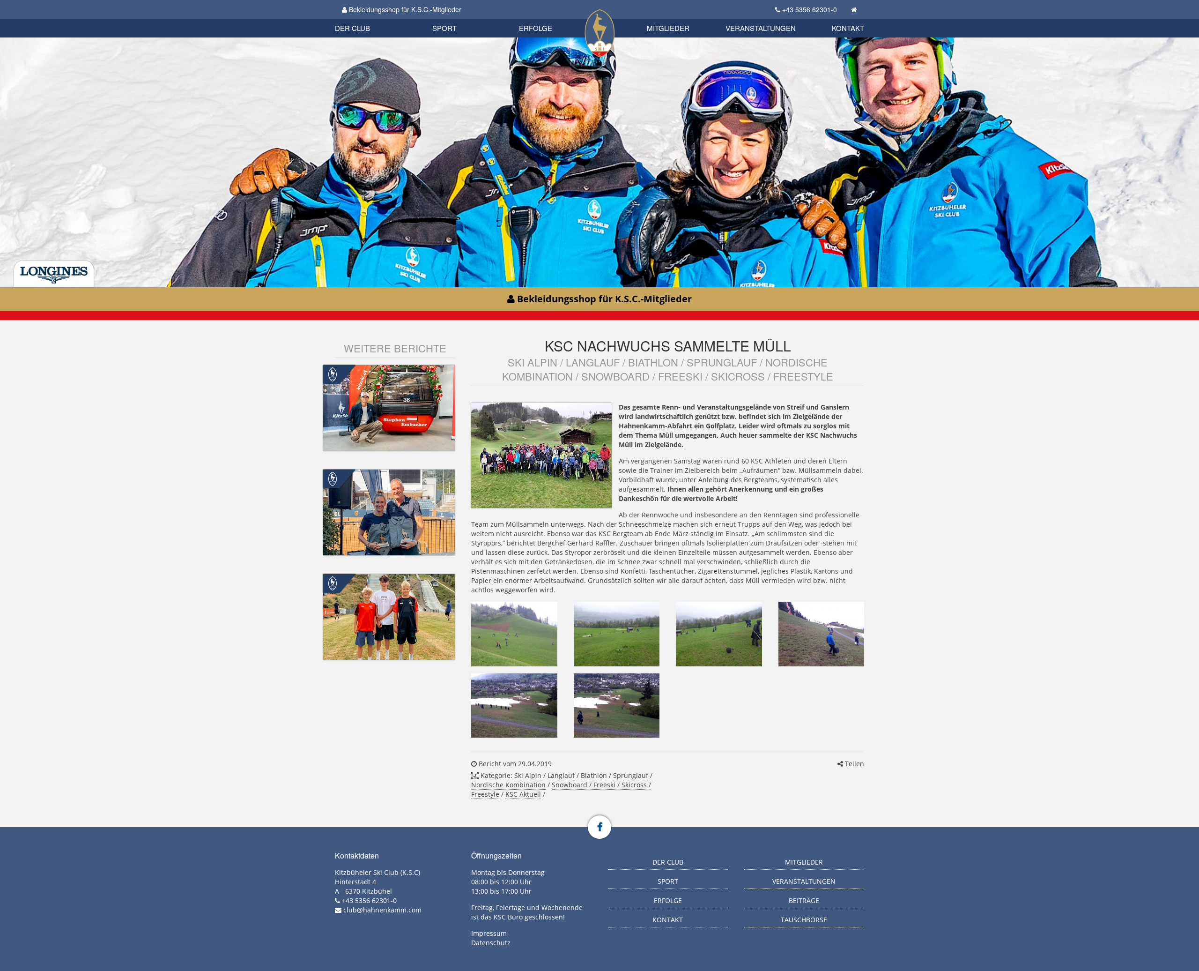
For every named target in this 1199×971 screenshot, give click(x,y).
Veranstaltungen (760, 28)
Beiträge (804, 900)
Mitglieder (668, 28)
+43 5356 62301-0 (809, 9)
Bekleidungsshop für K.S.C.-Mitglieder (404, 9)
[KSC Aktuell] (333, 373)
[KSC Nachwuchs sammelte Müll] (541, 455)
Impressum (489, 933)
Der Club (352, 28)
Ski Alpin (527, 775)
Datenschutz (491, 942)
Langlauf (561, 775)
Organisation (362, 18)
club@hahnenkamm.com (382, 909)
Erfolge (535, 28)
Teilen (853, 763)
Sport (444, 28)
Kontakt (848, 28)
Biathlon (368, 17)
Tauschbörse (804, 919)
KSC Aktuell (523, 794)
